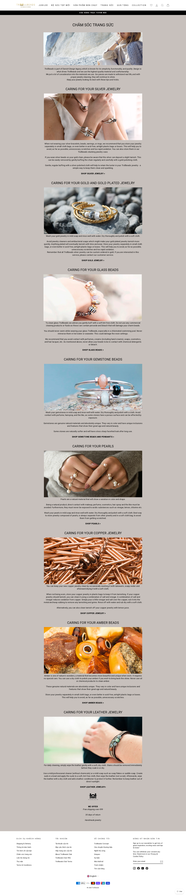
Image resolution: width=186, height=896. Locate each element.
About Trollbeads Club (63, 854)
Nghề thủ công (99, 851)
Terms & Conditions (24, 865)
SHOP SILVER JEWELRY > (93, 173)
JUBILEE (43, 5)
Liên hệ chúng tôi (23, 858)
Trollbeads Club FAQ (63, 858)
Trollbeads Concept (101, 844)
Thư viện (20, 861)
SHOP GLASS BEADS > (93, 350)
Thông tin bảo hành (24, 847)
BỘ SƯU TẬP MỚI (60, 5)
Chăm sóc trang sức (24, 854)
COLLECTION (139, 5)
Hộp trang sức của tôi (63, 851)
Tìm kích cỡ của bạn (24, 851)
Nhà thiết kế (98, 861)
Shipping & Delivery (24, 844)
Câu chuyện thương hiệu (103, 847)
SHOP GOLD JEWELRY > (93, 260)
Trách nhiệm (98, 865)
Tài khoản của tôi (61, 844)
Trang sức (107, 5)
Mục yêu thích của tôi (63, 847)
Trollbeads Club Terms (63, 861)
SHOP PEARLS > (93, 523)
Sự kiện (97, 858)
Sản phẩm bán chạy (85, 5)
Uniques (97, 854)
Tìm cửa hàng (99, 869)
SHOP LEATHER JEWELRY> (93, 787)
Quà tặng (123, 5)
